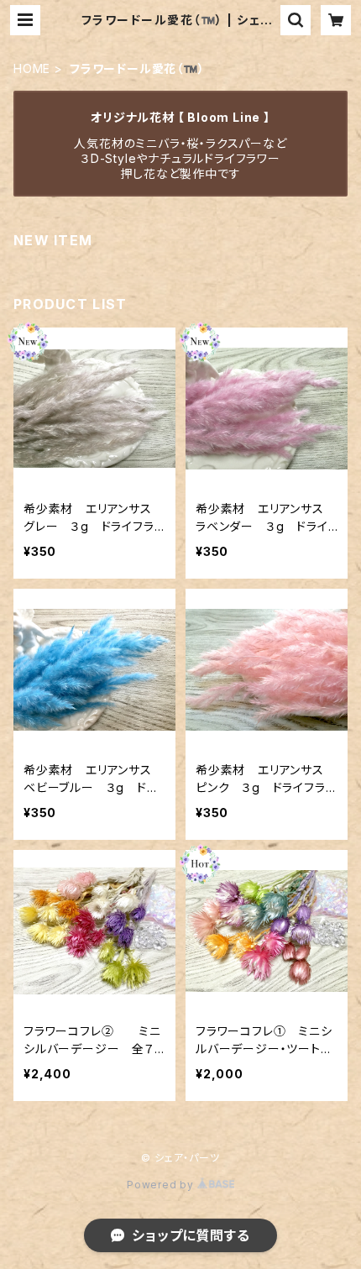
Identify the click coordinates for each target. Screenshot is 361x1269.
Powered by (162, 1184)
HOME (31, 68)
